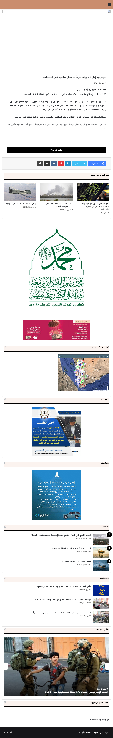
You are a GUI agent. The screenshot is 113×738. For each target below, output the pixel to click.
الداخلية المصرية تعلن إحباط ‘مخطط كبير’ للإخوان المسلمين (73, 692)
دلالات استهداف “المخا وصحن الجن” (75, 561)
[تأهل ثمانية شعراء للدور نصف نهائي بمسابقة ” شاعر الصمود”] (101, 590)
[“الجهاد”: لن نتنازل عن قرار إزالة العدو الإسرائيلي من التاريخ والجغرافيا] (93, 192)
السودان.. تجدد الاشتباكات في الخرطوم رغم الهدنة (59, 205)
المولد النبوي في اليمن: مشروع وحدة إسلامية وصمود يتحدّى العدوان (61, 535)
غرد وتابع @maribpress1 (99, 719)
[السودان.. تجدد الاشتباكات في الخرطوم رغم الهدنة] (56, 192)
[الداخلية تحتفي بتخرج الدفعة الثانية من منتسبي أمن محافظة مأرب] (101, 617)
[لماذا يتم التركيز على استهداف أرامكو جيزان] (101, 552)
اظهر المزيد (57, 150)
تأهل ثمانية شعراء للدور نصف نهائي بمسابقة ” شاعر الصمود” (63, 586)
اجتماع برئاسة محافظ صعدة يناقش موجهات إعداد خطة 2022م (63, 599)
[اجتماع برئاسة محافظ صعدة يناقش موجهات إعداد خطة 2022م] (101, 603)
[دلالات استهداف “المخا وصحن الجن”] (101, 565)
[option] (56, 666)
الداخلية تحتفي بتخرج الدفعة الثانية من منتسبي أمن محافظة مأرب (61, 613)
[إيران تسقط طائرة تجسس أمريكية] (20, 192)
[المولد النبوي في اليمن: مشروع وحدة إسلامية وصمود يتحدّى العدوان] (101, 539)
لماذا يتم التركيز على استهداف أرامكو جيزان (71, 548)
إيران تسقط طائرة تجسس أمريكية (21, 203)
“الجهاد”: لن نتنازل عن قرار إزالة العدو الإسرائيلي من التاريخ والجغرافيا (95, 206)
